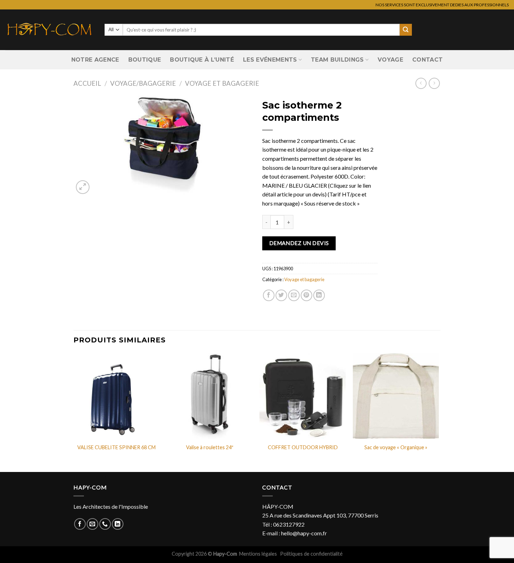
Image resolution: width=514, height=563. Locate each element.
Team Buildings (337, 59)
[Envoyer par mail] (294, 295)
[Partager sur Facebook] (268, 295)
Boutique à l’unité (202, 59)
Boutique (144, 59)
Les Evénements (270, 59)
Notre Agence (95, 59)
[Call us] (105, 524)
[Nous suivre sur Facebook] (80, 524)
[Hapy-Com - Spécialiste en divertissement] (49, 29)
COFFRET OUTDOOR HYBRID (303, 447)
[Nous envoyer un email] (92, 524)
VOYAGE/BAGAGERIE (143, 83)
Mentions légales (258, 554)
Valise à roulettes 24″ (209, 447)
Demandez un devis (299, 243)
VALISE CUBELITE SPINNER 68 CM (116, 447)
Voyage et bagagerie (222, 83)
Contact (427, 59)
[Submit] (406, 30)
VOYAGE (390, 59)
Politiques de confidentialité (311, 554)
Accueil (87, 83)
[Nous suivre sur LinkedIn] (117, 524)
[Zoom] (83, 187)
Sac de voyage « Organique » (395, 447)
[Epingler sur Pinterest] (306, 295)
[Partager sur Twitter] (281, 295)
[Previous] (74, 411)
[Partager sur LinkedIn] (319, 295)
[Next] (438, 411)
